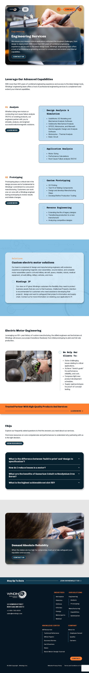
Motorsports (60, 615)
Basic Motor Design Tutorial (54, 652)
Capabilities (75, 612)
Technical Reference (51, 633)
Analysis (74, 600)
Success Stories (50, 640)
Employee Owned (76, 633)
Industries (59, 592)
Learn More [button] (12, 130)
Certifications (49, 644)
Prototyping (75, 604)
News (46, 648)
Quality (72, 637)
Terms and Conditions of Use (73, 665)
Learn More (76, 411)
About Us (71, 630)
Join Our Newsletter (69, 581)
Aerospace (60, 597)
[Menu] (25, 9)
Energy (58, 611)
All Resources (47, 630)
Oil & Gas (59, 608)
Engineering (73, 597)
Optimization (75, 616)
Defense (59, 604)
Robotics (59, 600)
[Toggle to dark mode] (80, 9)
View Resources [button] (14, 443)
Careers (73, 640)
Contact (69, 9)
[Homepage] (13, 9)
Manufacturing (74, 608)
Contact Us (18, 57)
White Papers (49, 637)
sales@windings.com (14, 613)
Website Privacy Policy (55, 665)
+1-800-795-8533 (14, 610)
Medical (59, 619)
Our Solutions (75, 592)
